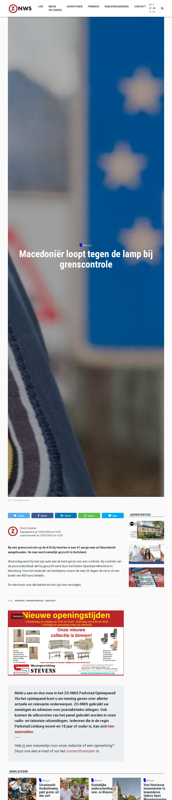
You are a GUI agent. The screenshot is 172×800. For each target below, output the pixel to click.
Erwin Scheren (28, 528)
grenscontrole (35, 601)
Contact (140, 6)
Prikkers (93, 6)
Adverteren (74, 6)
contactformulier (80, 751)
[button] (19, 515)
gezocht (51, 601)
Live (40, 6)
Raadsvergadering (117, 6)
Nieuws (87, 245)
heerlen (20, 601)
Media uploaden (55, 8)
